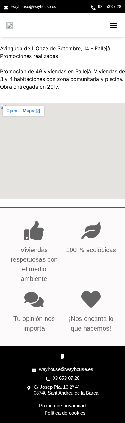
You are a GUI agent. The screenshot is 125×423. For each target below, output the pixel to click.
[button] (113, 25)
